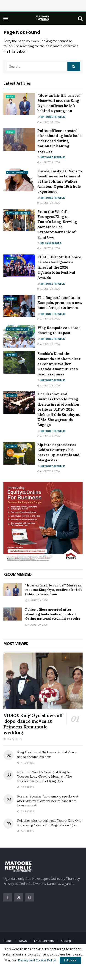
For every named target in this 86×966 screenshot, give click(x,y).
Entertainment (17, 172)
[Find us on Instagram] (29, 897)
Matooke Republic (53, 116)
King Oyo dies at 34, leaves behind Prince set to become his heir (47, 754)
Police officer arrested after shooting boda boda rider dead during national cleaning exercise (59, 140)
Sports (11, 354)
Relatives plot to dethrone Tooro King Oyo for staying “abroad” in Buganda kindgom (49, 823)
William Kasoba (51, 243)
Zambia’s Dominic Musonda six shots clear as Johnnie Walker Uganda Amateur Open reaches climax (58, 363)
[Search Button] (80, 18)
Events (11, 258)
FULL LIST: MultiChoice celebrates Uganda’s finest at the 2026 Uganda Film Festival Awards (59, 267)
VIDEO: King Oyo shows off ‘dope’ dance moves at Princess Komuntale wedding (33, 723)
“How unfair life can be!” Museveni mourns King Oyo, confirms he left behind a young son (54, 589)
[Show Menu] (5, 18)
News (10, 96)
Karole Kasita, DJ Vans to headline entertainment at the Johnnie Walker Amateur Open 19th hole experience (59, 181)
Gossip (66, 941)
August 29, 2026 (49, 122)
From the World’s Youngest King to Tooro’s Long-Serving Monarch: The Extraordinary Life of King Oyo (44, 776)
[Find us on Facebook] (7, 897)
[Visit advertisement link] (43, 522)
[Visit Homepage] (43, 18)
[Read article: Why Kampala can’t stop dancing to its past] (19, 336)
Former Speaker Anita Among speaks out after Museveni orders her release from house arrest (47, 800)
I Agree (70, 960)
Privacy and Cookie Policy (37, 960)
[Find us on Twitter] (18, 897)
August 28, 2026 (49, 344)
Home (7, 941)
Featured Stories (18, 212)
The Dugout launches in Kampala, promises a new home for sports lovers (60, 302)
